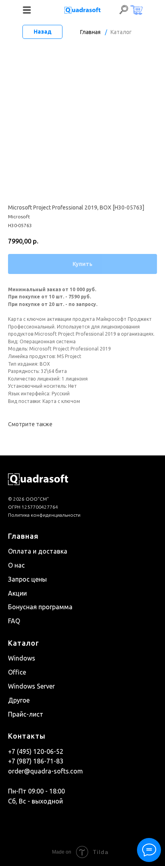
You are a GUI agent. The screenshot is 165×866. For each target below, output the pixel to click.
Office (17, 672)
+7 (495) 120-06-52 (35, 751)
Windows (21, 658)
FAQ (14, 620)
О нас (16, 565)
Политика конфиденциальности (44, 515)
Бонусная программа (40, 606)
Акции (17, 593)
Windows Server (31, 686)
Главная (90, 32)
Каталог (121, 32)
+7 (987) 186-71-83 (35, 761)
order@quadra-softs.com (45, 771)
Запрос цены (27, 579)
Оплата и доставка (37, 551)
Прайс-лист (25, 714)
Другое (19, 700)
